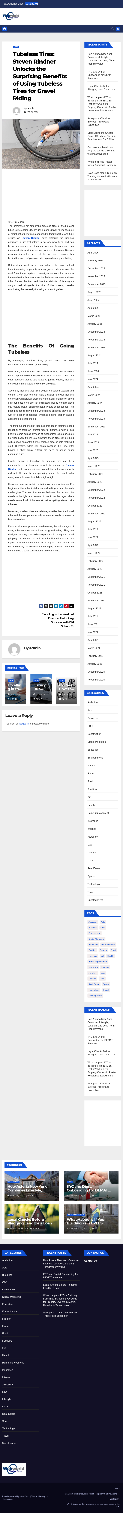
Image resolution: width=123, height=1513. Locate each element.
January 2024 (94, 403)
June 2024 (93, 371)
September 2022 (96, 513)
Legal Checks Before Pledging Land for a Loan (30, 1221)
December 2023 (96, 411)
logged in (24, 723)
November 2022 (96, 498)
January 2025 (94, 324)
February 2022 (95, 561)
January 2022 (94, 569)
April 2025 (93, 308)
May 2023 (92, 450)
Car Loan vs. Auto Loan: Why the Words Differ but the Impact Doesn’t (101, 150)
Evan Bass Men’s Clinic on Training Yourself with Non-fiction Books (102, 176)
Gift (89, 797)
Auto (16, 47)
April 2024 (93, 387)
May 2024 (92, 379)
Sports (90, 876)
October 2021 (94, 592)
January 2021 (94, 664)
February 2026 (95, 260)
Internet (91, 829)
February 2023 (95, 474)
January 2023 (94, 482)
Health (91, 805)
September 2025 (96, 284)
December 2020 (96, 671)
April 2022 (93, 545)
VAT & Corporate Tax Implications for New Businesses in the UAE (93, 1505)
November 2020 (96, 679)
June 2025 (93, 300)
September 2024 (96, 347)
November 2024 (96, 339)
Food (90, 781)
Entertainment (95, 757)
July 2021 (92, 616)
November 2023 (96, 418)
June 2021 (93, 624)
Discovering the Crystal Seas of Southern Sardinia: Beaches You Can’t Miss (102, 136)
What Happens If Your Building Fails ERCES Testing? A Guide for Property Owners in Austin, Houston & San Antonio (101, 104)
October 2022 (94, 505)
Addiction (92, 702)
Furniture (92, 789)
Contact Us (90, 1261)
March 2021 (93, 648)
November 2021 (96, 585)
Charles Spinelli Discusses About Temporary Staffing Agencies (92, 1494)
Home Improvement (98, 813)
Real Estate (93, 868)
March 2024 (93, 395)
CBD (90, 726)
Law (89, 844)
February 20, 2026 (78, 1229)
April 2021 (93, 640)
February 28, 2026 (78, 1196)
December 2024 (96, 331)
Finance (91, 773)
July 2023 (92, 434)
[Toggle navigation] (59, 28)
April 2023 (93, 458)
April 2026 (93, 252)
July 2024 (92, 363)
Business (92, 718)
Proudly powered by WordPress (16, 1496)
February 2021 (95, 656)
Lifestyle (92, 852)
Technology (93, 884)
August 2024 (94, 355)
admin (30, 108)
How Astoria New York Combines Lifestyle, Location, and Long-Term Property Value (61, 1263)
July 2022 (92, 529)
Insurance (92, 821)
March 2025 (93, 316)
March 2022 (93, 553)
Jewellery (92, 836)
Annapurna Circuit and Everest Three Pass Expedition (99, 121)
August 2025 (94, 292)
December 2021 (96, 577)
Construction (94, 734)
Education (93, 750)
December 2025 (96, 268)
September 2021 (96, 600)
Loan (90, 860)
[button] (112, 28)
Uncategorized (95, 900)
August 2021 (94, 608)
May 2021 (92, 632)
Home (117, 1489)
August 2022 (94, 521)
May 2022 (92, 537)
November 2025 (96, 276)
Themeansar (7, 1499)
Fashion (91, 765)
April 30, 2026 (17, 1196)
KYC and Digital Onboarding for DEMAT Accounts (100, 75)
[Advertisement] (60, 194)
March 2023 (93, 466)
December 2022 (96, 490)
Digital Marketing (96, 742)
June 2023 (93, 442)
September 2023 (96, 426)
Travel (90, 892)
